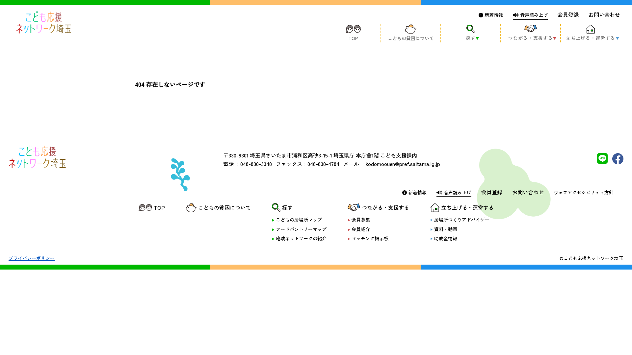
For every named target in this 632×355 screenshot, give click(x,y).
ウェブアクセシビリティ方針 (584, 192)
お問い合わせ (604, 14)
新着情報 (493, 15)
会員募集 (361, 220)
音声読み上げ (533, 15)
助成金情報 (445, 238)
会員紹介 (361, 229)
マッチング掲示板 (370, 238)
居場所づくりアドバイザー (461, 220)
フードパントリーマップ (301, 229)
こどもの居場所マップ (299, 220)
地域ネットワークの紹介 (301, 238)
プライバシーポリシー (32, 258)
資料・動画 (445, 229)
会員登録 (568, 14)
